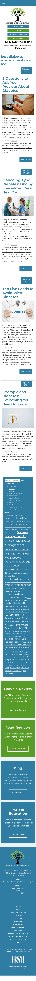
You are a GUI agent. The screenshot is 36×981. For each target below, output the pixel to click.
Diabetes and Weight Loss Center (16, 529)
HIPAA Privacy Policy (18, 936)
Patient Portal (18, 38)
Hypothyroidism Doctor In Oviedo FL (18, 582)
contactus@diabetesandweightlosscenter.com (18, 45)
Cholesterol (12, 486)
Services (18, 915)
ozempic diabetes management (13, 459)
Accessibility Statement (18, 933)
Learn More (18, 835)
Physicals (11, 502)
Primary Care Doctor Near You (15, 634)
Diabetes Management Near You (20, 249)
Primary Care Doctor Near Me (17, 631)
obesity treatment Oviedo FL (22, 600)
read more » (25, 159)
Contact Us (18, 924)
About (18, 909)
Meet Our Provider (18, 912)
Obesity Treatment (15, 500)
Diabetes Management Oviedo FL (13, 148)
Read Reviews (18, 727)
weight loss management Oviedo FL (22, 663)
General (11, 491)
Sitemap (18, 942)
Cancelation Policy (18, 939)
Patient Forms (18, 27)
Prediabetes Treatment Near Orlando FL (17, 618)
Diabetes (14, 141)
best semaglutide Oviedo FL (19, 527)
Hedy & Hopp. (21, 968)
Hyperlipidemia (13, 495)
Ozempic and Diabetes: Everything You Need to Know (16, 398)
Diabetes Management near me (13, 357)
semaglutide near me (21, 647)
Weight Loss (12, 509)
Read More (18, 792)
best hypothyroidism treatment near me (18, 524)
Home (18, 906)
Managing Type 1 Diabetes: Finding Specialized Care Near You (18, 186)
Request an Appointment (18, 34)
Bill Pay (18, 30)
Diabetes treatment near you (17, 573)
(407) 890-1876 (24, 42)
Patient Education (18, 811)
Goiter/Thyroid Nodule (15, 493)
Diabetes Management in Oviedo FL (17, 355)
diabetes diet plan (21, 145)
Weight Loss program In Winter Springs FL (15, 665)
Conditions (18, 918)
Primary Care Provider (16, 507)
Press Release (13, 505)
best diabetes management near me (18, 515)
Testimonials (18, 921)
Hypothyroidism (14, 498)
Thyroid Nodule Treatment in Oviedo (14, 649)
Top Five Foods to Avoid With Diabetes (17, 293)
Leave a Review (18, 689)
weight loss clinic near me (18, 654)
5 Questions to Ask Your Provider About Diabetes (15, 84)
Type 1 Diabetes (21, 150)
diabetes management (10, 532)
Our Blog (18, 930)
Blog (18, 768)
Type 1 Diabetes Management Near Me (15, 256)
